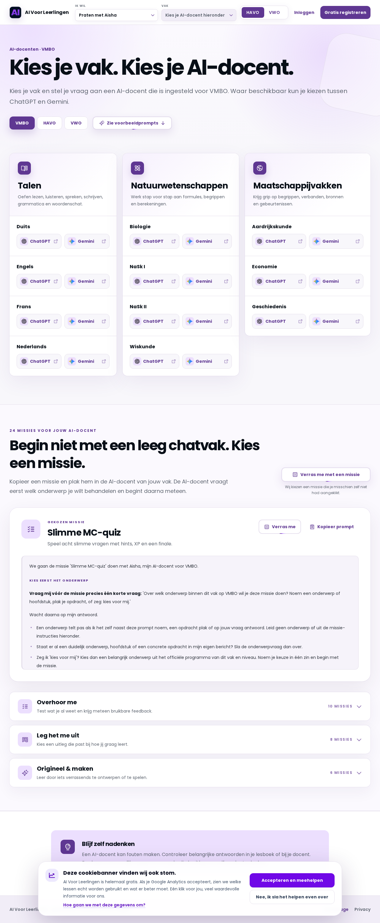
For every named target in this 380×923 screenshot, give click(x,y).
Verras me (284, 527)
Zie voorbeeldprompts (132, 123)
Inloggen (304, 12)
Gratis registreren (345, 12)
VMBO (22, 123)
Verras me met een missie (330, 475)
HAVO (49, 123)
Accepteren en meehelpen (292, 880)
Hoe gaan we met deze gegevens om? (104, 905)
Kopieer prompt (335, 527)
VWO (76, 123)
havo (252, 12)
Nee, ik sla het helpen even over (292, 897)
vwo (274, 12)
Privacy (362, 909)
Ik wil (80, 6)
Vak (165, 6)
